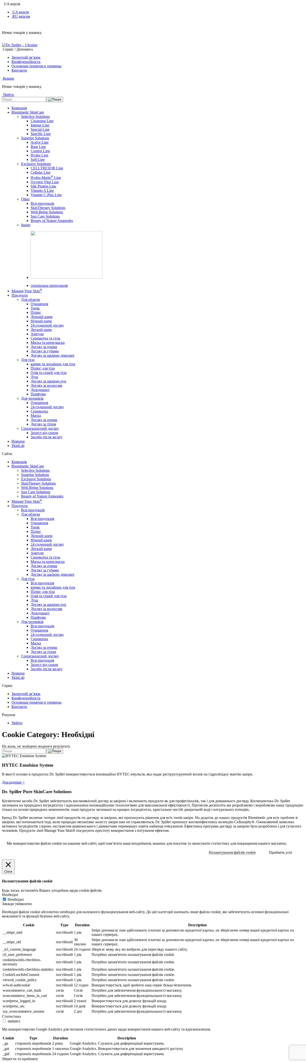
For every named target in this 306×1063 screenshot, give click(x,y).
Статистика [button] (11, 1016)
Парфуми (38, 394)
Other (25, 199)
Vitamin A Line (42, 191)
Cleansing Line (42, 121)
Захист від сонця (44, 433)
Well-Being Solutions (47, 212)
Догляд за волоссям (46, 385)
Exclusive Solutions (36, 164)
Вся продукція (42, 203)
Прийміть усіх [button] (280, 852)
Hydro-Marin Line (46, 178)
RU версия (20, 16)
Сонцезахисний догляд (40, 428)
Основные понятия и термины (36, 66)
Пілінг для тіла (43, 368)
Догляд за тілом (43, 424)
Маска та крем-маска (48, 342)
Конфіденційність (25, 62)
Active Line (40, 142)
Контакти (19, 70)
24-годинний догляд (47, 325)
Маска (36, 416)
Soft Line (38, 159)
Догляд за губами (45, 351)
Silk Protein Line (43, 186)
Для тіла (27, 360)
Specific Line (41, 134)
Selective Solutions (35, 117)
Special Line (40, 129)
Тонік (35, 308)
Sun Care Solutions (45, 216)
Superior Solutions (35, 138)
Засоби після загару (46, 437)
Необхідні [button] (10, 895)
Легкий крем (41, 330)
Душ (34, 377)
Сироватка (39, 411)
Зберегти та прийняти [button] (20, 1059)
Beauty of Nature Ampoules (52, 221)
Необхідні (16, 899)
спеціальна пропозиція (49, 285)
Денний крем (41, 317)
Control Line (40, 151)
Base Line (38, 147)
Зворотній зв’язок (25, 57)
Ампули (37, 334)
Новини (18, 441)
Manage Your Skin (26, 291)
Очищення (39, 304)
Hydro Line (39, 155)
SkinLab (17, 446)
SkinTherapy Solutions (48, 208)
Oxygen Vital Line (45, 182)
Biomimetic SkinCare (27, 112)
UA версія (20, 12)
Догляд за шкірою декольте (52, 355)
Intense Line (40, 125)
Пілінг (36, 312)
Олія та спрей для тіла (48, 373)
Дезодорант (40, 390)
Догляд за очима (44, 347)
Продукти (19, 295)
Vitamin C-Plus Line (46, 195)
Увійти (16, 723)
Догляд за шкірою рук (48, 381)
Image (25, 225)
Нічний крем (41, 321)
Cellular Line (40, 172)
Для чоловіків (32, 398)
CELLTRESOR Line (47, 168)
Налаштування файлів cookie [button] (232, 852)
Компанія (19, 108)
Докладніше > (13, 782)
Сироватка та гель (45, 338)
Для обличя (30, 300)
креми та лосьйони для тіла (53, 364)
